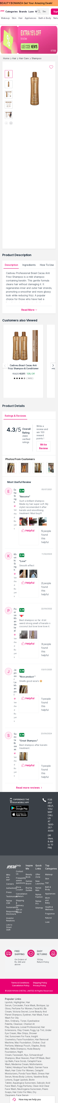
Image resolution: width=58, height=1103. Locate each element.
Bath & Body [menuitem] (45, 18)
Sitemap (39, 908)
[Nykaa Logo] (2, 11)
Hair (14, 58)
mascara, (14, 1027)
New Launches (39, 882)
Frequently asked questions (21, 880)
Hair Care (24, 58)
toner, (23, 1021)
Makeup (49, 874)
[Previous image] (6, 123)
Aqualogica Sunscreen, (24, 1082)
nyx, (26, 1055)
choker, (36, 1042)
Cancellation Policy (20, 985)
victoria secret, (20, 1011)
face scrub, (20, 1061)
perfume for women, (22, 1008)
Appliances (50, 893)
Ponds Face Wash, (28, 1073)
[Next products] (53, 365)
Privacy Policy (39, 985)
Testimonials (12, 896)
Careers (10, 884)
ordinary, (15, 1021)
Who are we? (8, 877)
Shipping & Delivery (20, 903)
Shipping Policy (40, 983)
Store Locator (19, 888)
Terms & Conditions (20, 983)
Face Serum (22, 1095)
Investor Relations (10, 919)
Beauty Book (29, 875)
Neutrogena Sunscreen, (29, 1089)
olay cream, (23, 1030)
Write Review (43, 446)
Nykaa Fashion (39, 895)
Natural (48, 918)
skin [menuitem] (14, 18)
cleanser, (18, 1024)
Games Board (29, 882)
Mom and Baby (47, 900)
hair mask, (37, 1014)
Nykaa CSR (9, 901)
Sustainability (12, 907)
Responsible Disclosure (12, 912)
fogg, (33, 1030)
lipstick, (9, 1002)
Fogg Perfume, (24, 1086)
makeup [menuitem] (5, 18)
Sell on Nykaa (19, 910)
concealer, (18, 1005)
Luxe (47, 922)
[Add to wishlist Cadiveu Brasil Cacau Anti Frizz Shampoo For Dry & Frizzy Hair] (51, 67)
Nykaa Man (38, 889)
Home (6, 58)
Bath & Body (48, 888)
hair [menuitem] (20, 18)
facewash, (18, 1055)
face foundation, (25, 1039)
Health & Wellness (49, 908)
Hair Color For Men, (22, 1092)
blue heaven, (22, 1058)
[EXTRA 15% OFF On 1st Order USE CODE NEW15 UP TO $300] (29, 39)
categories (11, 11)
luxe (31, 11)
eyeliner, (27, 1014)
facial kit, (38, 1008)
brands (23, 11)
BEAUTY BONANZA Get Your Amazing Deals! (26, 3)
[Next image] (11, 123)
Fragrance (50, 913)
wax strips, (22, 1033)
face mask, (30, 1005)
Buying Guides (29, 889)
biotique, (41, 1005)
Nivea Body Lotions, (23, 1076)
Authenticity (11, 888)
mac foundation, (23, 1042)
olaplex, (35, 1045)
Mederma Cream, (20, 1064)
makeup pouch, (23, 1045)
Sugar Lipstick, (20, 1079)
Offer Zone (37, 875)
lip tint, (41, 1030)
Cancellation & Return (21, 895)
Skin (47, 878)
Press (9, 892)
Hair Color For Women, (22, 1070)
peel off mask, (37, 1058)
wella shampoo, (18, 1048)
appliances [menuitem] (30, 18)
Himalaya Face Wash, (23, 1067)
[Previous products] (4, 365)
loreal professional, (30, 1027)
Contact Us (19, 872)
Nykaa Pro (38, 902)
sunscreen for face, (20, 1036)
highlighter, (19, 1002)
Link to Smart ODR (9, 927)
